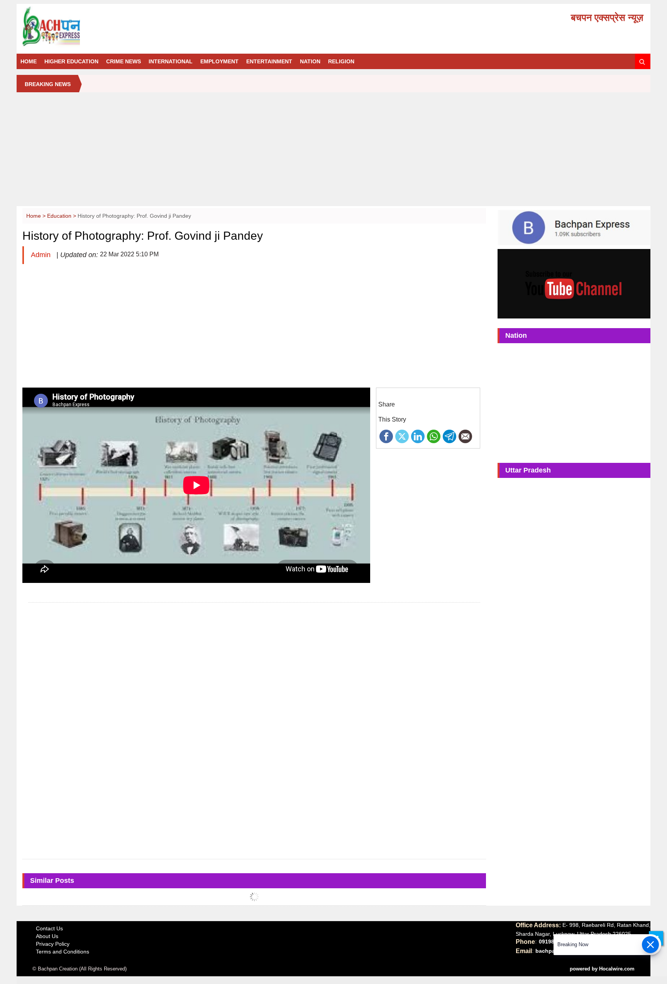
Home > (36, 216)
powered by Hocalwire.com (602, 969)
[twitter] (402, 436)
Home (28, 61)
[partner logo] (120, 26)
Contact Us (49, 928)
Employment (219, 61)
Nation (310, 61)
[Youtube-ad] (574, 283)
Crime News (123, 61)
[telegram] (449, 436)
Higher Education (71, 61)
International (171, 61)
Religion (341, 61)
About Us (47, 936)
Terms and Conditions (62, 951)
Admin (41, 255)
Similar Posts (52, 880)
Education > (62, 216)
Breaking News (48, 84)
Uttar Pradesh (528, 470)
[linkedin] (418, 436)
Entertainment (269, 61)
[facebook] (386, 436)
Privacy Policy (52, 944)
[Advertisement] (333, 152)
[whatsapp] (433, 436)
